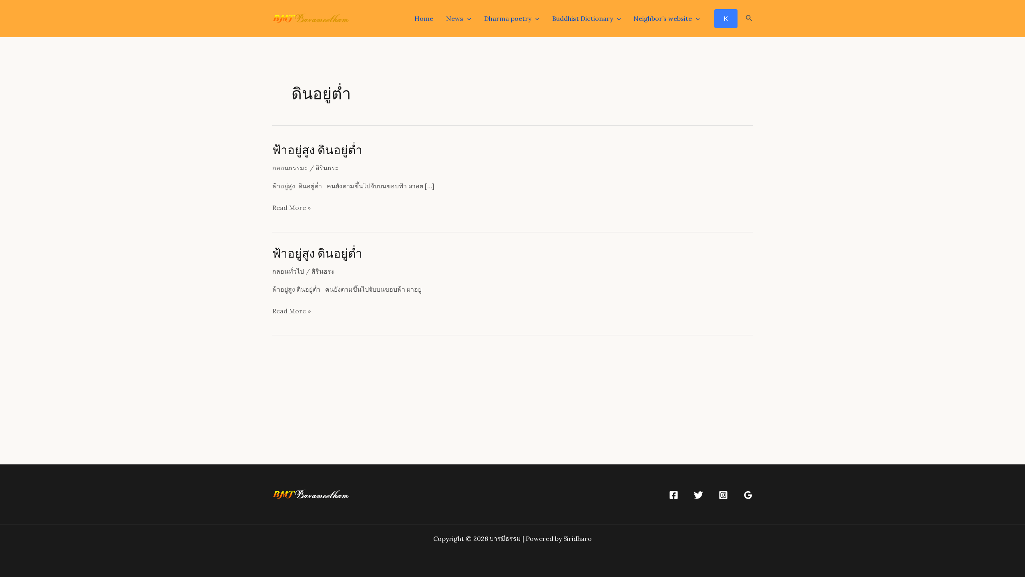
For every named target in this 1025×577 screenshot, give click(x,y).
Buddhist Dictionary (582, 18)
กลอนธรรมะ (290, 168)
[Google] (748, 495)
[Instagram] (723, 495)
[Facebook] (673, 495)
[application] (467, 18)
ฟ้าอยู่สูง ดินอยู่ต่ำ (317, 149)
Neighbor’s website (662, 18)
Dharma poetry (507, 18)
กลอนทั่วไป (288, 271)
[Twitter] (698, 495)
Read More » (291, 208)
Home (423, 18)
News (454, 18)
